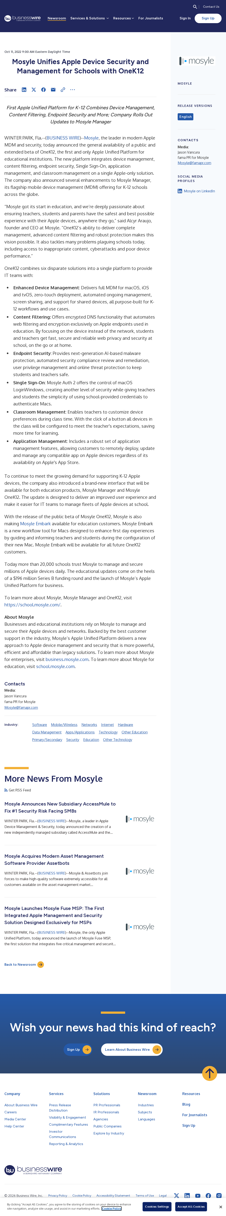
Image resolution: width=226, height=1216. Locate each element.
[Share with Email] (53, 89)
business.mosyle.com (67, 659)
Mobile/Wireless (64, 724)
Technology (108, 732)
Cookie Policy (111, 1208)
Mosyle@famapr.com (21, 707)
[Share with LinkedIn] (24, 89)
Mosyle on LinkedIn (199, 191)
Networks (89, 724)
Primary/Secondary (47, 739)
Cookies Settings (157, 1206)
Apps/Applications (80, 732)
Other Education (135, 732)
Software (39, 724)
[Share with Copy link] (62, 89)
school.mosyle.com (55, 666)
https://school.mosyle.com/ (32, 604)
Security (72, 739)
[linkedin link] (187, 1195)
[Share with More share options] (72, 89)
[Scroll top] (209, 1073)
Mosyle (91, 138)
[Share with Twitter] (33, 89)
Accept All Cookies (191, 1206)
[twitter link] (176, 1195)
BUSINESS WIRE (63, 138)
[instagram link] (219, 1195)
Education (91, 739)
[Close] (220, 1207)
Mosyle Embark (35, 523)
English (185, 117)
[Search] (195, 7)
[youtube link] (197, 1196)
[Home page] (22, 18)
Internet (107, 724)
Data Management (47, 732)
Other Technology (117, 739)
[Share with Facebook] (43, 89)
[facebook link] (208, 1195)
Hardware (125, 724)
